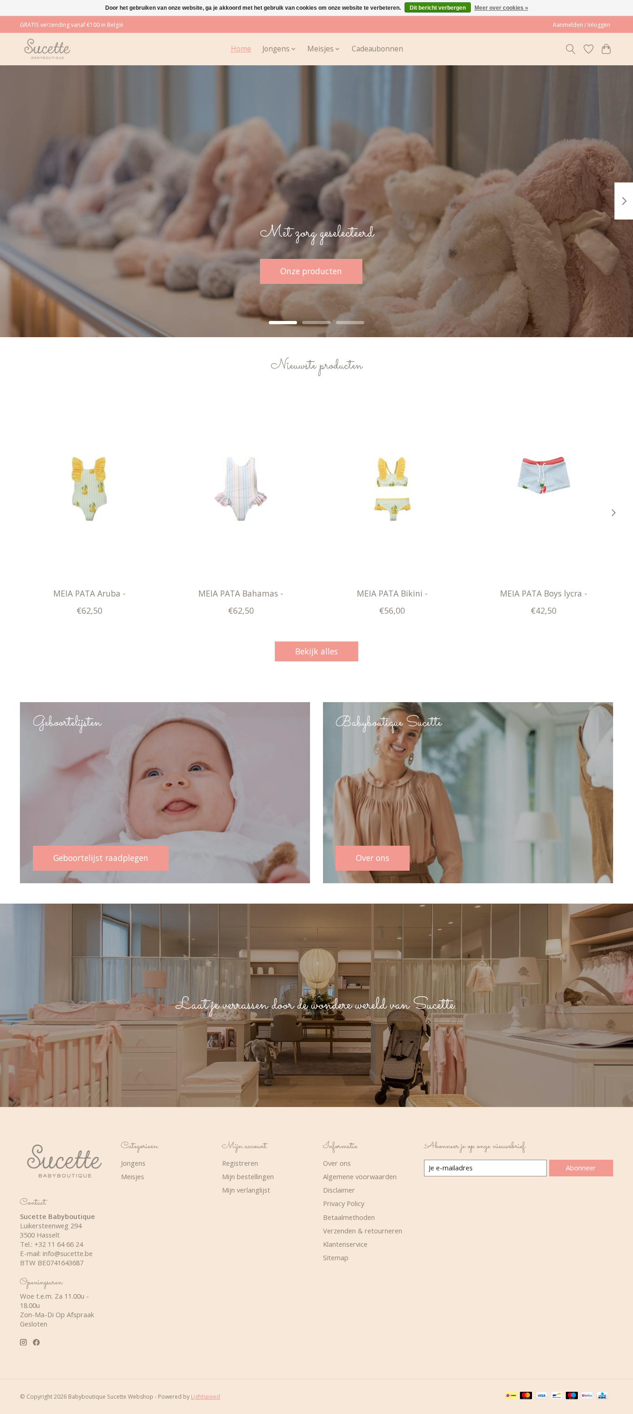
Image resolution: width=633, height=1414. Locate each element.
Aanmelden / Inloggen (581, 25)
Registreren (240, 1163)
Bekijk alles (316, 651)
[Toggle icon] (570, 49)
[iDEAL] (511, 1396)
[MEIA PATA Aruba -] (89, 488)
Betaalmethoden (349, 1217)
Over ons (337, 1163)
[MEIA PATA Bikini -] (392, 488)
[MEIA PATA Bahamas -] (240, 488)
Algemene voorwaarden (360, 1176)
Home (241, 49)
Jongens (133, 1163)
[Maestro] (572, 1396)
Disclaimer (339, 1189)
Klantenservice (345, 1244)
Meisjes (132, 1176)
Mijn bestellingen (248, 1176)
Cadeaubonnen (377, 49)
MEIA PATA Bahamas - (240, 593)
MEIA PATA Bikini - (392, 593)
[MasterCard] (526, 1396)
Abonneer (581, 1167)
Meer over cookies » (501, 8)
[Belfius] (587, 1396)
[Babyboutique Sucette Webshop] (47, 49)
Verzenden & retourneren (362, 1230)
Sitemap (335, 1257)
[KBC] (602, 1396)
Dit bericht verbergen (438, 8)
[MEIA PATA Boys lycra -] (544, 488)
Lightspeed (205, 1397)
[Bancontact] (557, 1396)
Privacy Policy (343, 1203)
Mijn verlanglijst (246, 1189)
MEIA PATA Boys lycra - (543, 593)
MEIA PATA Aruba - (89, 593)
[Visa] (542, 1396)
